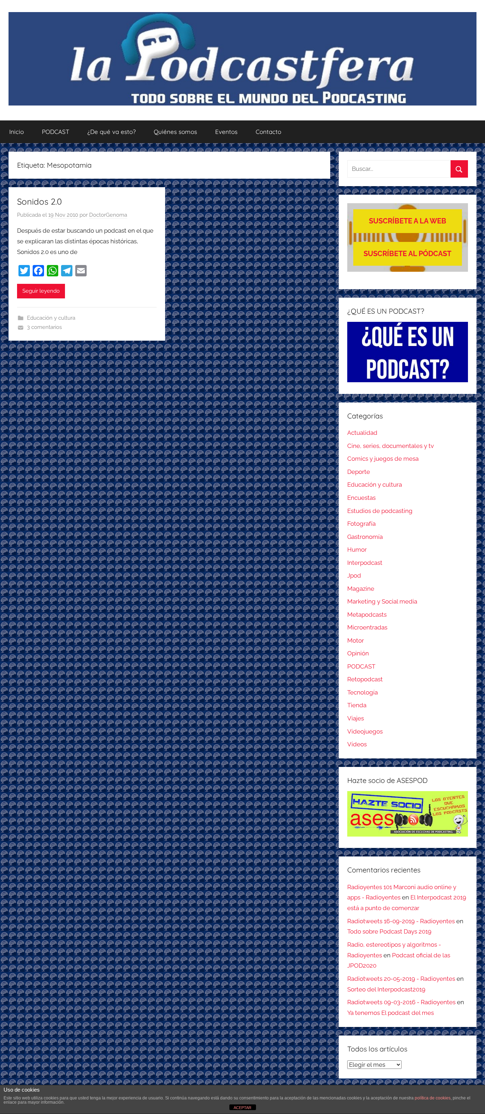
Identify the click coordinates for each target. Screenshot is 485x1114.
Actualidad (362, 432)
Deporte (358, 471)
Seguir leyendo (41, 291)
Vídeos (357, 744)
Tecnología (362, 692)
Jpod (354, 575)
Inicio (16, 131)
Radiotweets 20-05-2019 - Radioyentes (401, 978)
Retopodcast (365, 679)
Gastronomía (365, 536)
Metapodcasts (367, 614)
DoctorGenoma (108, 215)
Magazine (360, 588)
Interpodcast (364, 562)
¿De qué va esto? (111, 131)
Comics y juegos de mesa (383, 458)
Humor (357, 549)
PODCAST (55, 131)
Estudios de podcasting (380, 510)
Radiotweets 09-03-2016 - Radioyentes (401, 1002)
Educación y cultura (51, 318)
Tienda (356, 705)
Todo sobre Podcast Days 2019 (389, 931)
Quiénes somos (175, 131)
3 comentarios (44, 327)
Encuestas (361, 497)
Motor (355, 640)
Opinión (358, 653)
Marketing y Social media (382, 601)
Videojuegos (365, 731)
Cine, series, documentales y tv (390, 445)
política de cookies (433, 1098)
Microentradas (367, 627)
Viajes (355, 718)
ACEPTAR (242, 1107)
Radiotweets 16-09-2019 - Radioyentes (401, 921)
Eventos (226, 131)
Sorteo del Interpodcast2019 (386, 989)
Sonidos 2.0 (39, 201)
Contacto (268, 131)
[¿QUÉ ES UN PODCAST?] (407, 352)
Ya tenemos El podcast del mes (390, 1012)
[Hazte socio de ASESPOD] (407, 814)
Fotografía (361, 523)
